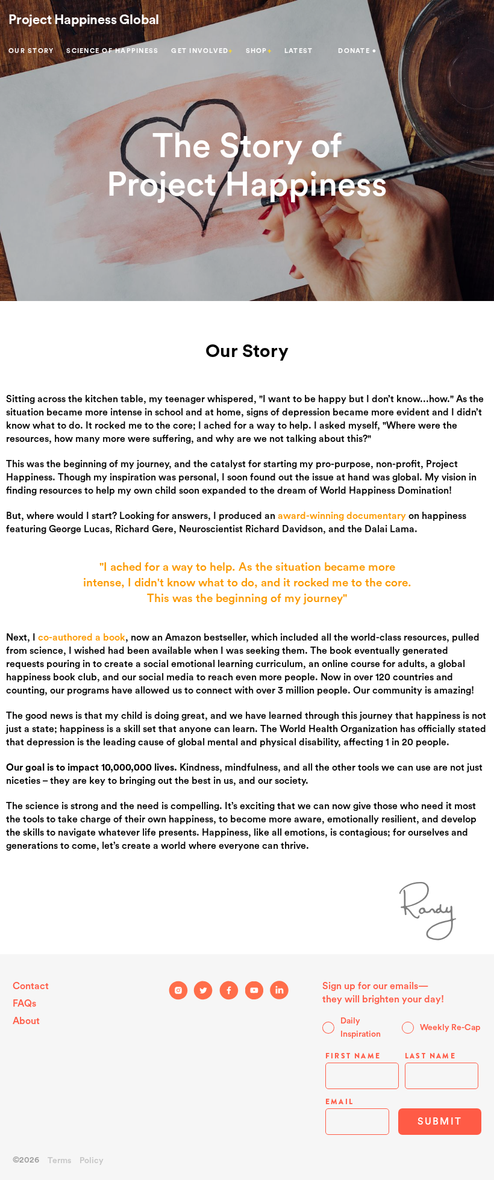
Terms (59, 1161)
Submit (439, 1121)
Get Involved (202, 51)
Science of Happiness (112, 51)
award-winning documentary (342, 516)
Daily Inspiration (360, 1028)
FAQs (24, 1003)
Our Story (31, 51)
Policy (92, 1161)
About (26, 1021)
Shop (259, 51)
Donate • (357, 51)
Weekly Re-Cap (450, 1027)
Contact (31, 986)
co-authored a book (81, 637)
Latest (298, 51)
